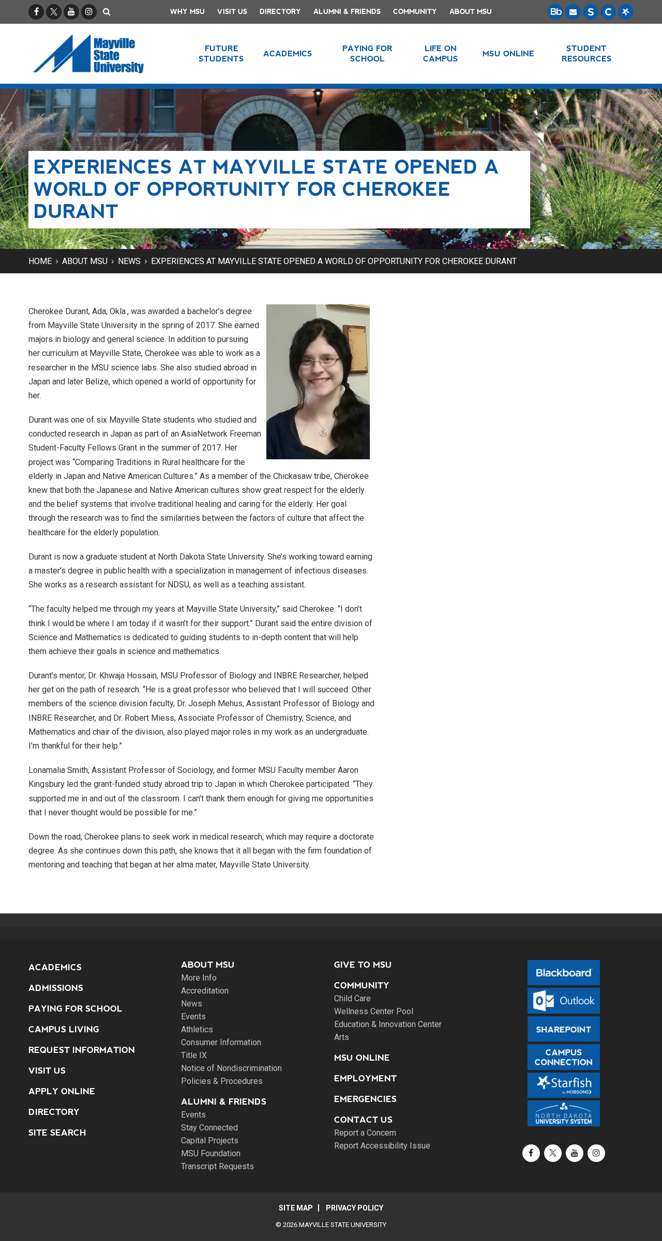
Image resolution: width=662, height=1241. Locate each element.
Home (40, 261)
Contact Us (363, 1120)
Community (415, 11)
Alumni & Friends (347, 11)
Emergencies (365, 1099)
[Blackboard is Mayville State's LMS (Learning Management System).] (555, 12)
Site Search (57, 1133)
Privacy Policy (354, 1208)
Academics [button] (287, 53)
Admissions (55, 988)
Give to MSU (363, 965)
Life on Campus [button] (440, 53)
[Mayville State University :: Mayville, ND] (101, 54)
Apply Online (61, 1091)
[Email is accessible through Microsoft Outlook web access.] (573, 12)
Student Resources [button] (587, 53)
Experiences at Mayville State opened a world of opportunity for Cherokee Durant (334, 261)
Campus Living (63, 1029)
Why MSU (187, 11)
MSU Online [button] (508, 53)
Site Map (296, 1208)
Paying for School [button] (367, 53)
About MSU (470, 11)
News (129, 261)
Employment (365, 1078)
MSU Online (362, 1058)
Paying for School (75, 1009)
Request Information (81, 1050)
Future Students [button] (221, 53)
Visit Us (232, 11)
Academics (55, 967)
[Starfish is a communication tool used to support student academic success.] (626, 12)
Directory (280, 11)
